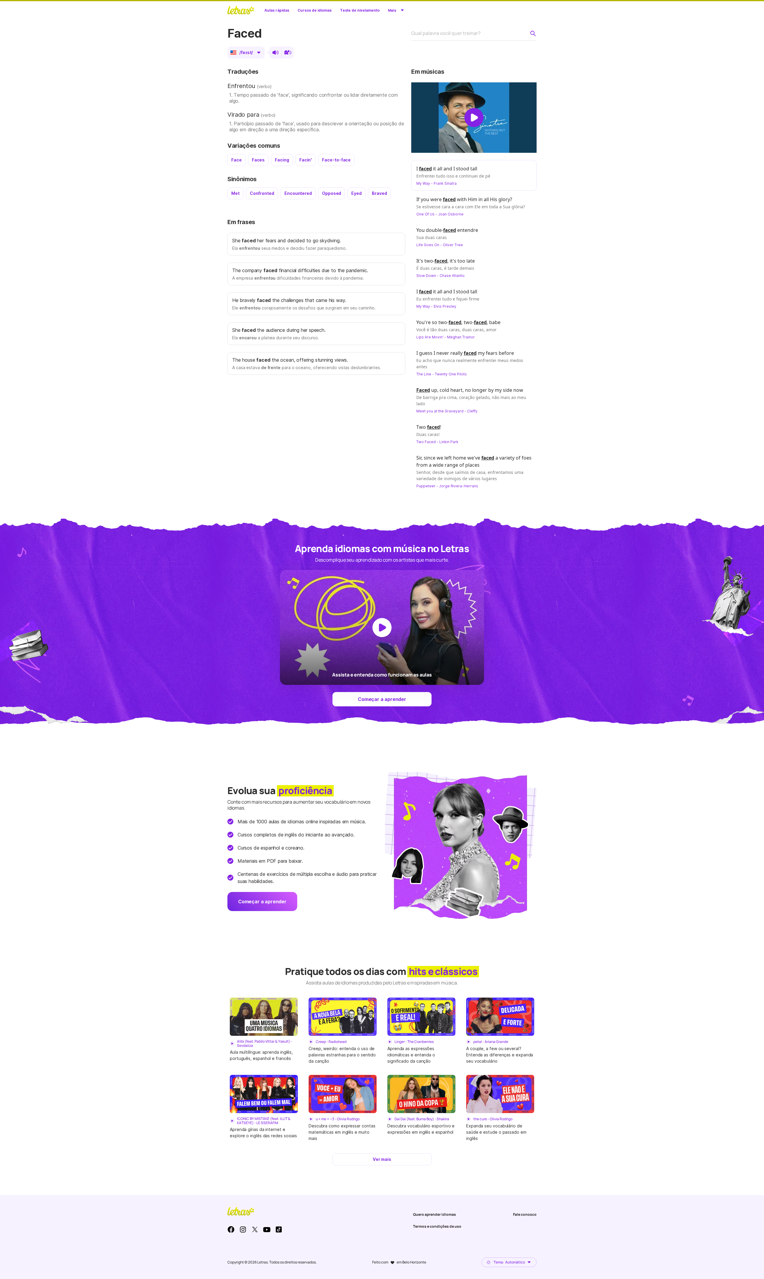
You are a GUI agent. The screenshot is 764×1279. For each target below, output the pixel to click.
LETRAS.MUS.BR (240, 10)
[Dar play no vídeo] (473, 117)
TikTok (278, 1229)
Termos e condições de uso (437, 1226)
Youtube (266, 1229)
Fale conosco (525, 1214)
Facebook (231, 1229)
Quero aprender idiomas (434, 1214)
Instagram (243, 1229)
